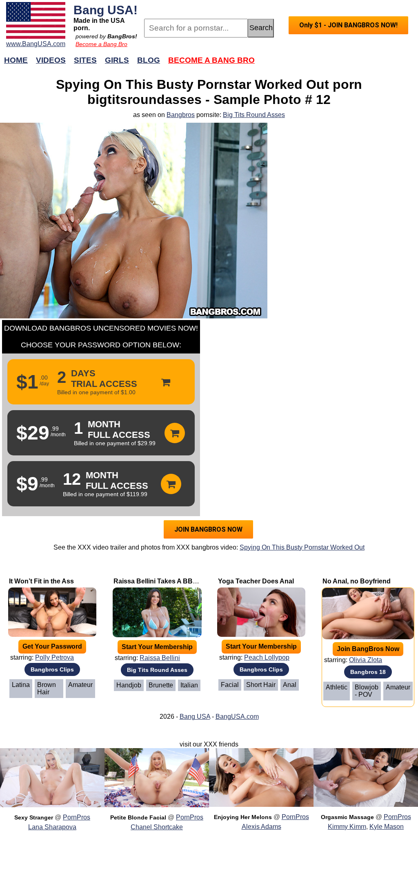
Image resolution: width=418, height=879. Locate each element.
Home (16, 60)
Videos (51, 60)
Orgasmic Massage (347, 817)
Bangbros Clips (52, 669)
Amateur (80, 684)
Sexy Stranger (33, 817)
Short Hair (261, 684)
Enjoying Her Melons (243, 817)
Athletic (336, 687)
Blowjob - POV (366, 691)
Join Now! (339, 64)
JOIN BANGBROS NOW (208, 529)
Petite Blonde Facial (138, 817)
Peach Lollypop (266, 657)
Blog (148, 60)
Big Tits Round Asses (254, 114)
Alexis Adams (261, 826)
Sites (85, 60)
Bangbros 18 (368, 672)
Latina (21, 684)
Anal (289, 684)
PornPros (76, 817)
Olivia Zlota (365, 659)
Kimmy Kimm (347, 826)
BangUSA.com (237, 716)
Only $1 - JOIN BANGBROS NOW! (348, 25)
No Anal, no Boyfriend (356, 581)
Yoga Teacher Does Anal (256, 581)
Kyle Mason (386, 826)
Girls (117, 60)
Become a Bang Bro (101, 44)
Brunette (161, 685)
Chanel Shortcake (157, 827)
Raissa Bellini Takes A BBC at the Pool (172, 581)
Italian (189, 685)
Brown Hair (46, 688)
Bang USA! (105, 10)
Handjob (128, 685)
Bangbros (181, 114)
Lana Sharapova (52, 827)
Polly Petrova (54, 657)
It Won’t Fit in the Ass (41, 581)
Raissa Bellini (160, 657)
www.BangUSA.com (35, 43)
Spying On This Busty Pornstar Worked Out (302, 547)
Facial (230, 684)
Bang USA (195, 716)
